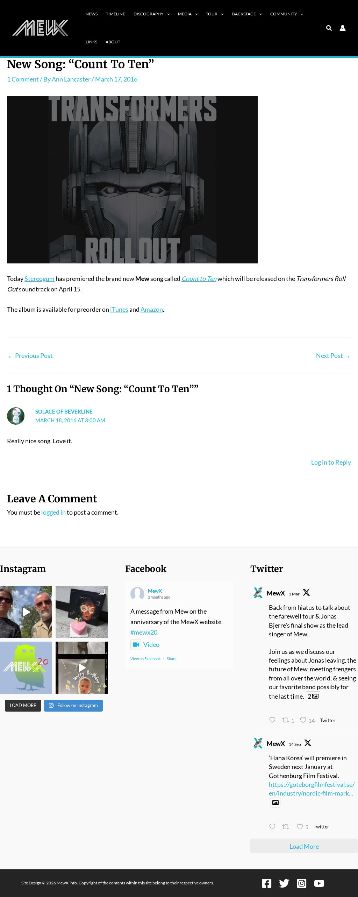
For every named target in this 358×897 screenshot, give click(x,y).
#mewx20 (143, 632)
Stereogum (39, 278)
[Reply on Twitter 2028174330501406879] (273, 721)
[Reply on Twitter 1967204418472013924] (273, 827)
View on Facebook (145, 658)
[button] (167, 14)
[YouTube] (319, 883)
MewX (155, 591)
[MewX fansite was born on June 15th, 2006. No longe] (82, 612)
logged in (53, 512)
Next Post (333, 355)
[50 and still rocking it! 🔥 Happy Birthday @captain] (82, 668)
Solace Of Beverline (64, 411)
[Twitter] (284, 883)
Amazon (152, 309)
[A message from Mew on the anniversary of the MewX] (26, 612)
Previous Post (30, 355)
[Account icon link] (342, 28)
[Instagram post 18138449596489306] (26, 668)
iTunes (119, 309)
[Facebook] (267, 883)
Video (151, 644)
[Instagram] (301, 883)
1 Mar (294, 593)
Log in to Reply (331, 462)
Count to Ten (198, 278)
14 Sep (295, 744)
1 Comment (23, 79)
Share (172, 658)
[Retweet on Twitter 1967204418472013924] (287, 827)
